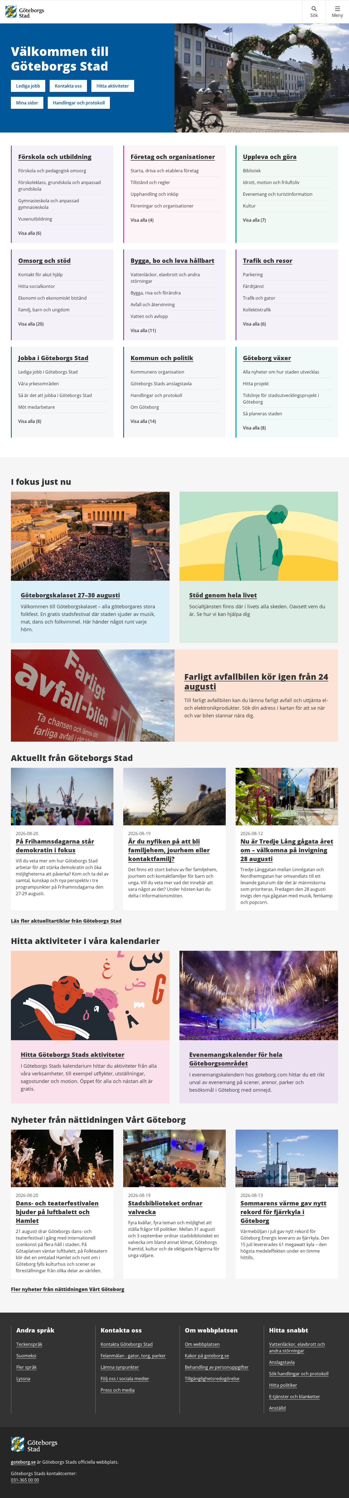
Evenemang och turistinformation (277, 194)
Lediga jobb (28, 86)
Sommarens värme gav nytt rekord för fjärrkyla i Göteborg (283, 1212)
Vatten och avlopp (149, 316)
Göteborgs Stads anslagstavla (161, 384)
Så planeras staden (262, 414)
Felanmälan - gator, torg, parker (133, 1356)
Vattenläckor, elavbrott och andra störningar (165, 278)
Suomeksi (26, 1356)
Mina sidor (27, 103)
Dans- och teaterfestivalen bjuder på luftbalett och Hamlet (57, 1212)
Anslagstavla (282, 1362)
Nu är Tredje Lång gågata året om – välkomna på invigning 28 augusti (286, 850)
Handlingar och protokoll (79, 103)
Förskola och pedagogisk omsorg (52, 171)
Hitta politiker (283, 1385)
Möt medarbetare (36, 407)
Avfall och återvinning (153, 305)
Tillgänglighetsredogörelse (212, 1379)
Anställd (277, 1408)
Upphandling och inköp (155, 194)
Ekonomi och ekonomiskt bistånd (52, 298)
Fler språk (26, 1367)
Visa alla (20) (35, 324)
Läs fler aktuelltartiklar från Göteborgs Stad (66, 921)
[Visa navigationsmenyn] (337, 12)
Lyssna (23, 1379)
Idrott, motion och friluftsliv (271, 182)
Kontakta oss (68, 86)
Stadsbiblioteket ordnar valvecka (165, 1207)
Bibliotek (252, 171)
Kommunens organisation (157, 372)
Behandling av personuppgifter (217, 1367)
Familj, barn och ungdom (44, 310)
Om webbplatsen (202, 1344)
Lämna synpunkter (120, 1367)
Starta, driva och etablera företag (165, 171)
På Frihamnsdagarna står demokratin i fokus (55, 845)
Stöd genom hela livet (223, 595)
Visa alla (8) (38, 421)
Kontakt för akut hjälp (40, 275)
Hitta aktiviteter (113, 86)
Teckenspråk (29, 1344)
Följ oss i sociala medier (125, 1379)
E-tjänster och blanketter (294, 1397)
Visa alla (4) (155, 220)
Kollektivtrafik (257, 310)
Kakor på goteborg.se (207, 1356)
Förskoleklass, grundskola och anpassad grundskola (59, 185)
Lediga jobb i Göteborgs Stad (48, 372)
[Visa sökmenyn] (314, 12)
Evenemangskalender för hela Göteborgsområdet (235, 1058)
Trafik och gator (259, 298)
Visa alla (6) (37, 233)
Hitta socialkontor (36, 286)
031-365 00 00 (25, 1480)
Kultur (249, 206)
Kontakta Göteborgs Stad (127, 1344)
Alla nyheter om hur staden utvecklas (281, 372)
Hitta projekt (256, 384)
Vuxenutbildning (35, 219)
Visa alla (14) (149, 421)
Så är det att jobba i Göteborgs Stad (55, 395)
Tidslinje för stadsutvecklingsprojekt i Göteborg (281, 398)
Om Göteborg (145, 407)
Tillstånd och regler (150, 182)
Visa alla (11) (147, 330)
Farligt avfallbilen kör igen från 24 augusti (256, 681)
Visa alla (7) (260, 220)
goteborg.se (23, 1462)
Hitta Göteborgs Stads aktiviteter (72, 1054)
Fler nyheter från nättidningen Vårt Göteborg (67, 1289)
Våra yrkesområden (38, 384)
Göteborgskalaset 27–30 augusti (70, 595)
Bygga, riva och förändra (156, 293)
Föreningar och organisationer (162, 206)
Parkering (253, 275)
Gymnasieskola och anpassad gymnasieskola (48, 204)
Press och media (118, 1390)
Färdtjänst (253, 286)
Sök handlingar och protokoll (299, 1374)
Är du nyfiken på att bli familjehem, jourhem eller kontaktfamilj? (169, 850)
